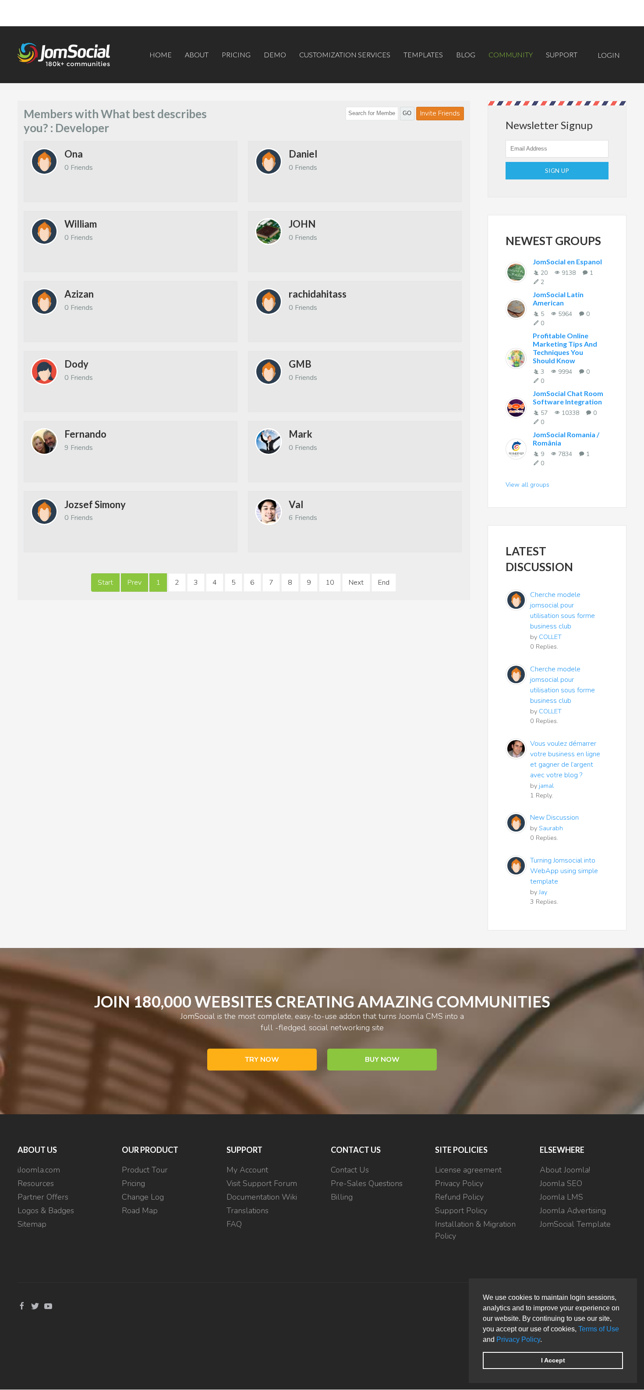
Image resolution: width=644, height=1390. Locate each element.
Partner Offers (43, 1197)
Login (609, 55)
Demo (275, 54)
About (197, 54)
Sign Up (557, 170)
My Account (247, 1170)
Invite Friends (440, 113)
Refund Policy (459, 1197)
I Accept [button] (553, 1360)
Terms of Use (598, 1329)
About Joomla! (565, 1170)
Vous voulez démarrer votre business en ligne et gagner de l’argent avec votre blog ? (565, 759)
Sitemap (32, 1224)
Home (160, 54)
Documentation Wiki (261, 1197)
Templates (423, 54)
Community (510, 54)
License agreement (468, 1170)
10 (330, 582)
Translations (247, 1210)
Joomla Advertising (573, 1210)
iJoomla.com (39, 1170)
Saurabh (551, 828)
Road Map (140, 1210)
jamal (546, 785)
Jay (543, 892)
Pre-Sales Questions (367, 1183)
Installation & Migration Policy (475, 1230)
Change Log (143, 1197)
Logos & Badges (46, 1210)
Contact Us (350, 1170)
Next (356, 582)
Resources (36, 1183)
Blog (465, 54)
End (383, 582)
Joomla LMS (561, 1197)
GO (407, 113)
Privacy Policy (518, 1339)
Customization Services (344, 54)
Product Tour (145, 1170)
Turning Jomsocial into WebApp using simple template (564, 871)
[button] (545, 1340)
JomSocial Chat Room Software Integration (568, 397)
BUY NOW (382, 1059)
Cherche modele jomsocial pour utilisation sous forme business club (562, 610)
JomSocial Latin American (558, 298)
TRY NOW (262, 1059)
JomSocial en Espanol (567, 261)
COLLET (550, 636)
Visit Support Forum (261, 1183)
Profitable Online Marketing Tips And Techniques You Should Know (565, 348)
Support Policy (461, 1210)
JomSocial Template (575, 1224)
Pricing (236, 54)
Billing (342, 1197)
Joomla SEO (561, 1183)
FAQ (234, 1224)
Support (561, 54)
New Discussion (554, 817)
